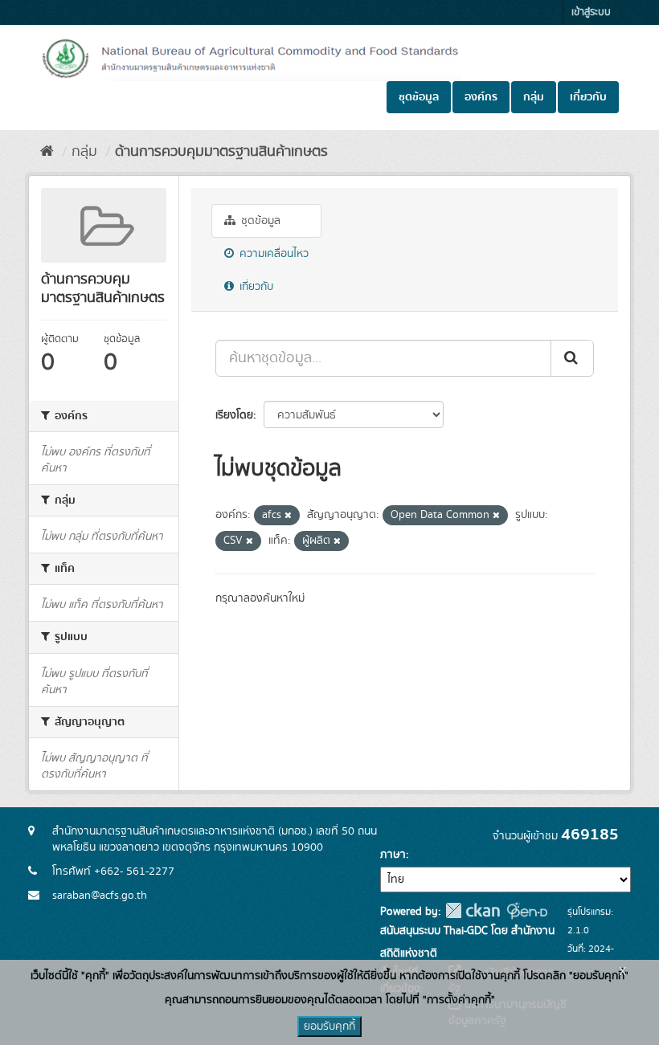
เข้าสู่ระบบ (591, 12)
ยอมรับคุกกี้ (329, 1026)
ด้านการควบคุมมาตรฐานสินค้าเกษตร (221, 151)
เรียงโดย (234, 415)
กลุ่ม (533, 97)
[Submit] (572, 358)
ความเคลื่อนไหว (272, 254)
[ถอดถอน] (288, 515)
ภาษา (393, 855)
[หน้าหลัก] (47, 151)
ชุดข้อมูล (419, 97)
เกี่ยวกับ (588, 97)
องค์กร (481, 97)
